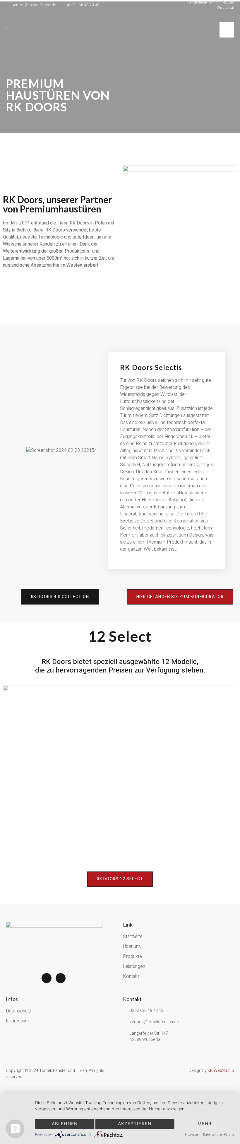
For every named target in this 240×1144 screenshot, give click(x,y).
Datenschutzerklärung (218, 1134)
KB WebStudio (221, 1071)
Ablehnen (65, 1123)
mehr (205, 1123)
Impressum (192, 1134)
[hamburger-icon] (227, 30)
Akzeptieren (134, 1123)
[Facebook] (47, 978)
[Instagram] (61, 978)
